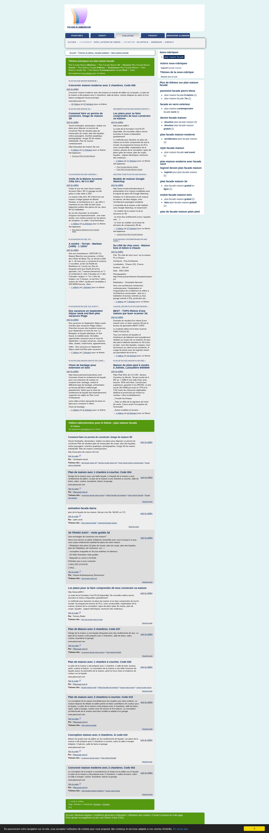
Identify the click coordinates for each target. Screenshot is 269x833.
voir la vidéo (73, 89)
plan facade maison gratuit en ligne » (87, 361)
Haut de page (147, 502)
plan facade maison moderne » (83, 81)
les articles (87, 73)
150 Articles (84, 429)
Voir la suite (73, 456)
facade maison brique (112, 791)
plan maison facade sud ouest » (84, 307)
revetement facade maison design (93, 495)
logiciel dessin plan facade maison (181, 168)
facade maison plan (88, 687)
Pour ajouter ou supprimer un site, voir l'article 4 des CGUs (95, 817)
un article (142, 42)
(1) (180, 95)
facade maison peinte (127, 687)
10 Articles (131, 356)
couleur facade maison (144, 687)
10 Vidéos (75, 104)
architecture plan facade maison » (130, 174)
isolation (127, 36)
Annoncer (156, 42)
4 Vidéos (75, 150)
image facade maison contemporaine (130, 463)
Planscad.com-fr (80, 492)
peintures (77, 36)
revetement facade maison (90, 758)
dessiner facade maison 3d (107, 463)
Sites (96, 42)
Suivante (97, 804)
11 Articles (86, 224)
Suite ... (133, 70)
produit (152, 36)
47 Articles (88, 104)
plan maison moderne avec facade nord (85, 231)
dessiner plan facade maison (83, 156)
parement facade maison (107, 523)
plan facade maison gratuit (127, 167)
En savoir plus (180, 829)
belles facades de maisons (116, 495)
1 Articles (86, 287)
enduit (102, 36)
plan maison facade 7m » (80, 239)
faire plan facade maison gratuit (129, 170)
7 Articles (131, 302)
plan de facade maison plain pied (180, 211)
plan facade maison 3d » (80, 109)
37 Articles (131, 228)
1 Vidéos (119, 161)
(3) (180, 122)
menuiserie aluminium (178, 36)
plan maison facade (135, 495)
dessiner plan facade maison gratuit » (131, 109)
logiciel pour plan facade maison (130, 234)
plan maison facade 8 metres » (83, 174)
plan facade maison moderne (93, 791)
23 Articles (131, 413)
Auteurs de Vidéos (110, 42)
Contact (169, 42)
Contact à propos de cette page (167, 815)
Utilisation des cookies (139, 815)
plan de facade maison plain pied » (129, 361)
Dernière (106, 804)
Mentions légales (83, 815)
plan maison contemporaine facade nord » (130, 240)
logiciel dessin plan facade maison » (130, 307)
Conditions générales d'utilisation (109, 815)
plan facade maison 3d (89, 463)
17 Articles (86, 150)
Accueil (72, 42)
